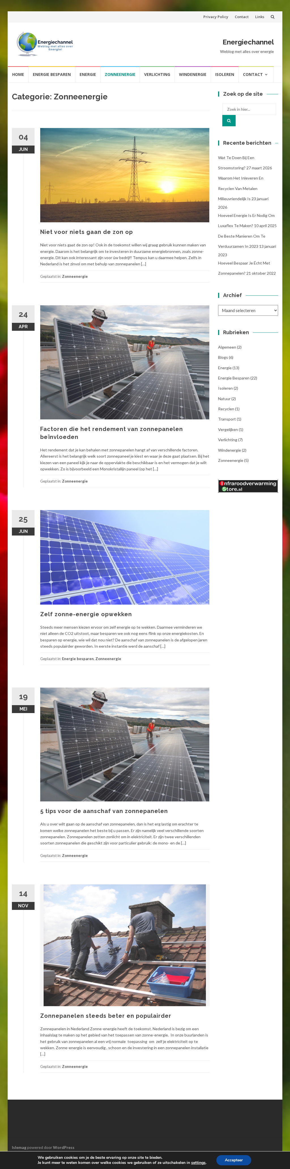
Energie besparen (52, 74)
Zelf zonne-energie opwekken (86, 614)
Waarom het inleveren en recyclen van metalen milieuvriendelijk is (240, 188)
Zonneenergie (120, 74)
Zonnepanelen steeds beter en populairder (105, 1015)
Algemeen (227, 347)
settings (198, 1162)
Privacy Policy (215, 16)
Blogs (223, 357)
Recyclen (226, 408)
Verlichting (157, 74)
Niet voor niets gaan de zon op (86, 232)
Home (18, 74)
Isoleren (224, 74)
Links (259, 16)
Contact (242, 16)
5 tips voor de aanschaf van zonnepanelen (104, 811)
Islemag (19, 1147)
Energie (88, 74)
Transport (227, 419)
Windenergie (192, 74)
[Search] (229, 120)
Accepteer (234, 1160)
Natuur (224, 398)
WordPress (63, 1147)
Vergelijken (228, 429)
